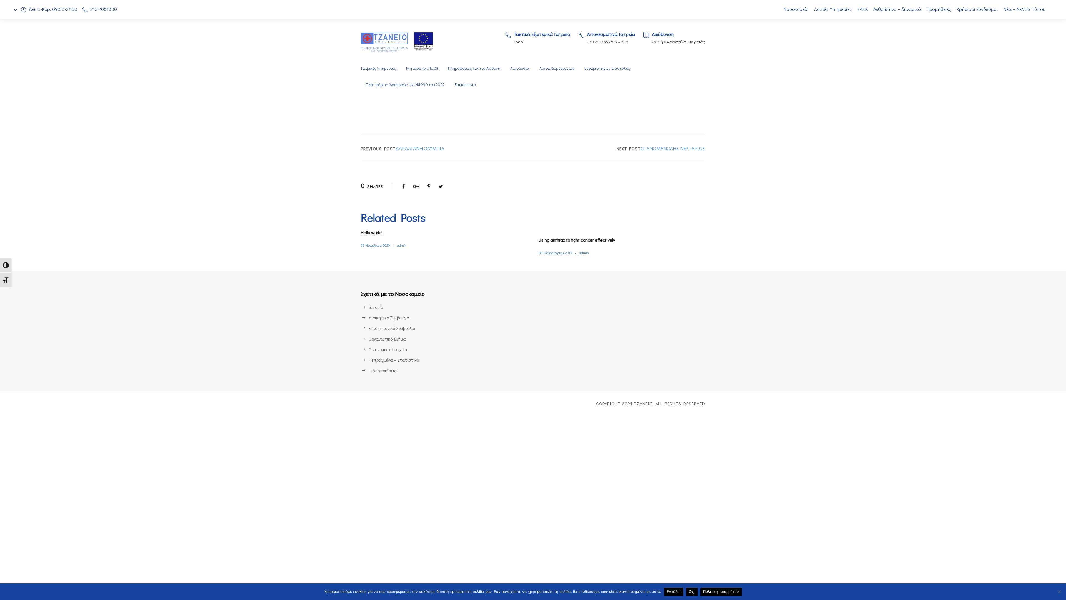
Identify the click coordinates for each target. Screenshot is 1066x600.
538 (624, 41)
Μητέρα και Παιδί (422, 68)
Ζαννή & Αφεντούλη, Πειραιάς (678, 41)
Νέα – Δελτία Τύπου (1024, 9)
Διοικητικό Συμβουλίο (389, 318)
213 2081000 (103, 9)
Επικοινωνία (465, 84)
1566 (518, 41)
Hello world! (372, 232)
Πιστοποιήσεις (382, 370)
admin (402, 245)
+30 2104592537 (602, 41)
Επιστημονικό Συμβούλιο (392, 328)
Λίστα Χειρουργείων (556, 68)
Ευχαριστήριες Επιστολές (607, 68)
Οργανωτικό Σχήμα (387, 339)
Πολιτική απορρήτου (721, 591)
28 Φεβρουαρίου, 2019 (555, 252)
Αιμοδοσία (519, 68)
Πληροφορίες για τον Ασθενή (474, 68)
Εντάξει (673, 591)
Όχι (692, 591)
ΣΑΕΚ (862, 9)
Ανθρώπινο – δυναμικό (897, 9)
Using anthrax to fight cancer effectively (577, 240)
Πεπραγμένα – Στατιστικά (394, 360)
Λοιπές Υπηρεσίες (833, 9)
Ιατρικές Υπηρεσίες (378, 68)
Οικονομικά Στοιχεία (388, 349)
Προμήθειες (938, 9)
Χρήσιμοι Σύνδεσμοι (977, 9)
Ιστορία (376, 307)
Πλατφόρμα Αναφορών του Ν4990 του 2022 (405, 84)
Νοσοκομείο (796, 9)
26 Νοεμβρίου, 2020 (375, 245)
